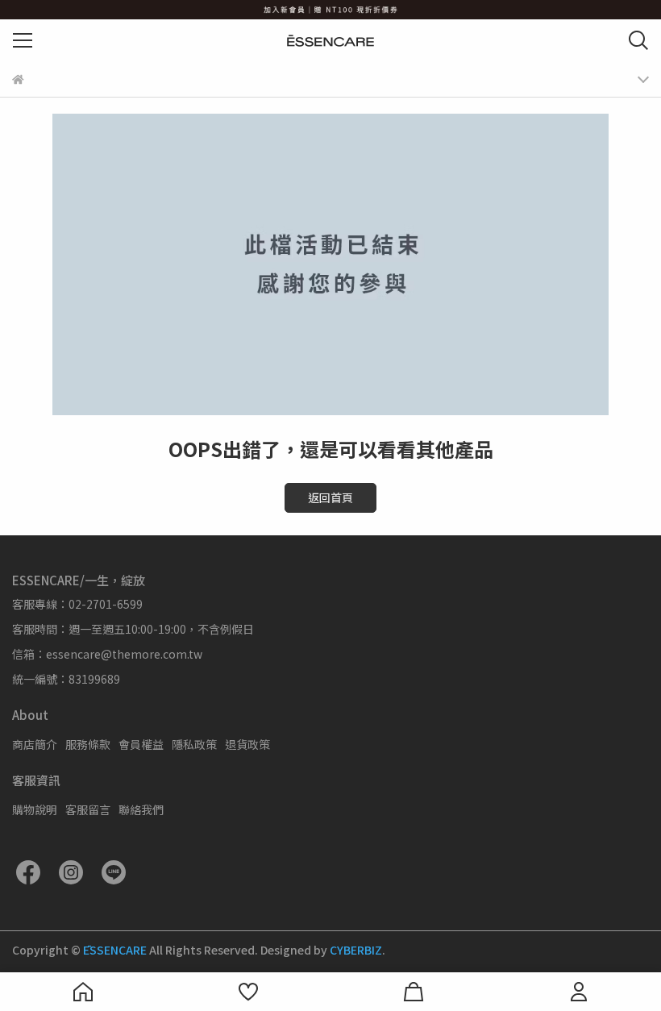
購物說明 (34, 809)
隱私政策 (194, 744)
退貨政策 (247, 744)
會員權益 (141, 744)
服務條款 (87, 744)
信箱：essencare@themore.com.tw (107, 654)
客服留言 (87, 809)
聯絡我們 (141, 809)
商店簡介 (34, 744)
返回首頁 (330, 497)
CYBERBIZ (356, 950)
